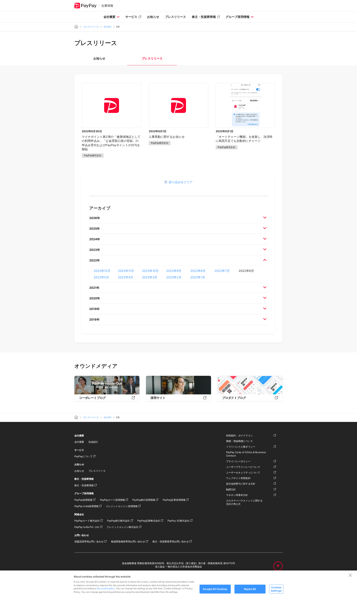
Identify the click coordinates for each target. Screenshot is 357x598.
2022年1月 (197, 277)
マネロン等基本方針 (237, 494)
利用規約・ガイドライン (239, 435)
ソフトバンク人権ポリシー (240, 446)
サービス (131, 17)
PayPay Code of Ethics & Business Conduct (246, 454)
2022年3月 (149, 277)
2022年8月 (198, 271)
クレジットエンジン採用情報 (122, 506)
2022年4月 (125, 277)
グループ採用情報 (238, 17)
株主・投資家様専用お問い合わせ (170, 541)
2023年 (94, 250)
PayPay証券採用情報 (174, 499)
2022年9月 (173, 271)
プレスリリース (175, 17)
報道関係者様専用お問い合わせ (128, 541)
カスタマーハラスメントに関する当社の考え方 (244, 502)
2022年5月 (101, 277)
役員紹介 (93, 441)
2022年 (107, 26)
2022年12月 (102, 271)
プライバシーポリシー (238, 461)
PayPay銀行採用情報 (143, 499)
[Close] (350, 575)
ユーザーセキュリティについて (243, 472)
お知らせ (153, 17)
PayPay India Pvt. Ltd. (86, 526)
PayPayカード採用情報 (112, 499)
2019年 (94, 309)
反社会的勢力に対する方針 (240, 483)
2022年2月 (173, 277)
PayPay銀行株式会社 (118, 520)
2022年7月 (222, 271)
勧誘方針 (231, 489)
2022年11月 (126, 271)
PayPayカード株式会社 (87, 520)
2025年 (94, 228)
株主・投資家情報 (204, 17)
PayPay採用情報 (83, 499)
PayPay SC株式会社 (178, 520)
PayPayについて (83, 456)
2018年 (94, 319)
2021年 (94, 288)
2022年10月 (150, 271)
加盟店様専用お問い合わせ (89, 541)
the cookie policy (106, 588)
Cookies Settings (276, 589)
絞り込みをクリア (181, 182)
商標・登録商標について (239, 441)
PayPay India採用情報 (86, 506)
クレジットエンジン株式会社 (122, 526)
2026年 (94, 218)
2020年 (94, 298)
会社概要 (109, 17)
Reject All (250, 589)
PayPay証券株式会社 (148, 520)
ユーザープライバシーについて (243, 466)
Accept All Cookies (215, 589)
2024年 (94, 239)
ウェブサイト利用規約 (238, 478)
